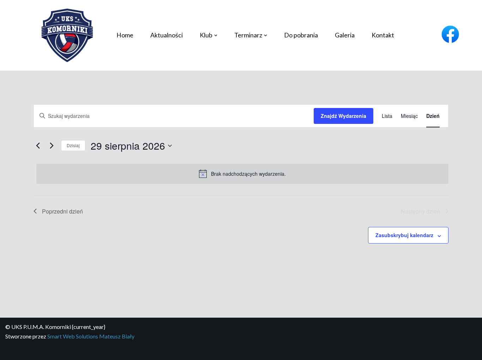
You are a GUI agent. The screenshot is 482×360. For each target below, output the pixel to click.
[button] (215, 35)
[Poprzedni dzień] (38, 146)
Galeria (345, 35)
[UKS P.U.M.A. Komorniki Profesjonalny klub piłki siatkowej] (67, 35)
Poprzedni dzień (62, 211)
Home (124, 35)
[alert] (242, 174)
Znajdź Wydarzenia (343, 115)
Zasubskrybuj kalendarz (404, 235)
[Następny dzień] (51, 146)
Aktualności (166, 35)
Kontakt (383, 35)
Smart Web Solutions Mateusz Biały (90, 336)
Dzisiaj (73, 145)
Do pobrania (301, 35)
